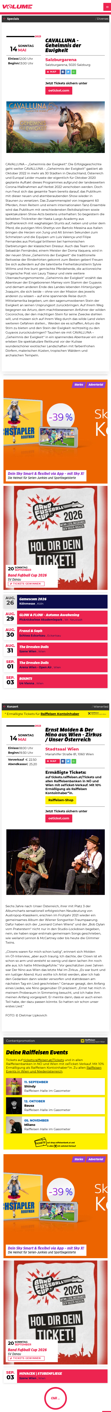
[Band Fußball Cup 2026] (55, 538)
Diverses (102, 18)
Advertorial (96, 384)
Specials (13, 19)
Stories (79, 384)
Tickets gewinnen (27, 584)
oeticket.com (58, 90)
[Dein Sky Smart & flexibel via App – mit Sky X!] (55, 432)
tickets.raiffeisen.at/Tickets (43, 1060)
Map (53, 72)
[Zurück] (4, 19)
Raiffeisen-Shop (60, 800)
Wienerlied (101, 706)
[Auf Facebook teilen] (63, 72)
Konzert (12, 706)
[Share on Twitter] (68, 72)
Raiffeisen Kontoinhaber (60, 714)
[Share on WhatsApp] (74, 72)
